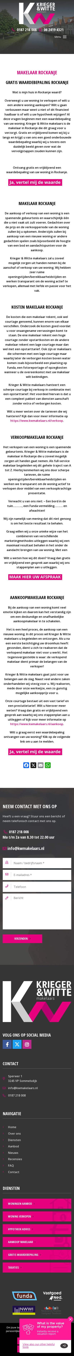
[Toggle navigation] (65, 37)
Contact (13, 1172)
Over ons (14, 1134)
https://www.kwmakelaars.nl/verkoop (36, 421)
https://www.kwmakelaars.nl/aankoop (36, 724)
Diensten (14, 1140)
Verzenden (21, 939)
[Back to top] (66, 8)
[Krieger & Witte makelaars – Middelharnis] (37, 13)
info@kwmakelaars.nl (25, 848)
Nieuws (13, 1153)
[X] (33, 765)
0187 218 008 (28, 834)
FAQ (11, 1166)
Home (12, 1127)
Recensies (15, 1159)
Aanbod (13, 1146)
